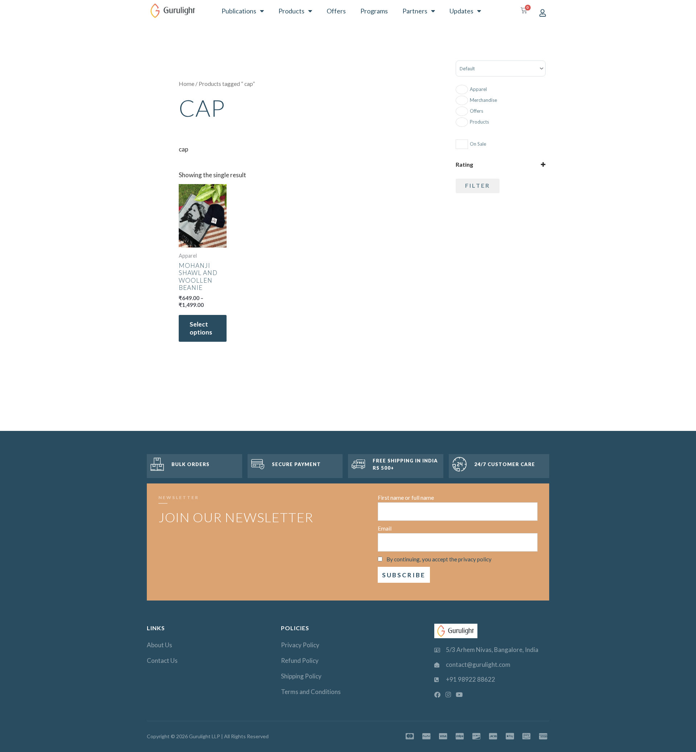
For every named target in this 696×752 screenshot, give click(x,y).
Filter (477, 185)
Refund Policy (300, 660)
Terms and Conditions (311, 691)
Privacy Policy (300, 645)
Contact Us (162, 660)
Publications (238, 11)
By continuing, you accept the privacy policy (439, 559)
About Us (159, 645)
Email (385, 528)
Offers (336, 11)
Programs (374, 11)
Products (291, 11)
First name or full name (406, 497)
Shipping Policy (301, 676)
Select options (201, 328)
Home (186, 83)
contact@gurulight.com (478, 664)
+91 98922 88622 (470, 679)
